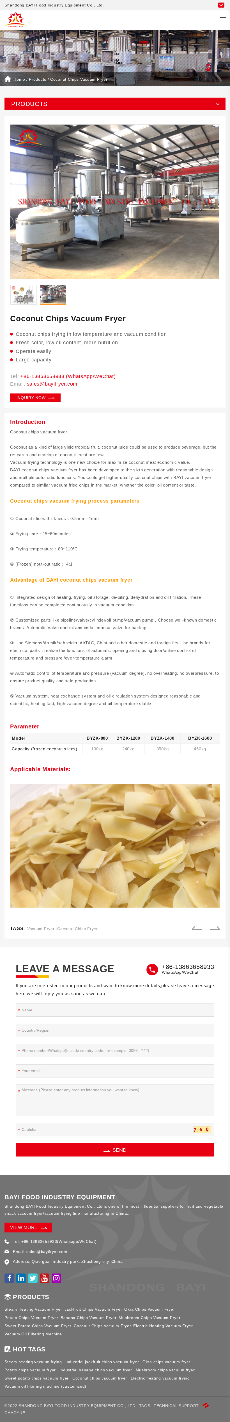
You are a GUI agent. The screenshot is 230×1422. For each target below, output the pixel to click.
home (19, 79)
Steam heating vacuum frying (33, 1362)
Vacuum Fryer (40, 928)
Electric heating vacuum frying (160, 1378)
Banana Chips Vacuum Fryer (89, 1317)
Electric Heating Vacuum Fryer (163, 1326)
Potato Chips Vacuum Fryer (31, 1317)
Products (37, 79)
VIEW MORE (24, 1227)
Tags (144, 1405)
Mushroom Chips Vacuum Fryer (149, 1317)
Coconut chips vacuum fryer (99, 1378)
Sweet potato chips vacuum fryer (36, 1378)
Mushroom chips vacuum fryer (165, 1370)
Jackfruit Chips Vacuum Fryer (93, 1309)
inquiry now (31, 397)
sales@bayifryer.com (52, 384)
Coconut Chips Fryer (77, 928)
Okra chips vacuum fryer (166, 1362)
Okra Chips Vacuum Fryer (149, 1309)
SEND (119, 1150)
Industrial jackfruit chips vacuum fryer (102, 1362)
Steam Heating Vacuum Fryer (33, 1309)
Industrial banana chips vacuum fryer (95, 1370)
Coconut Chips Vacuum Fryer (78, 79)
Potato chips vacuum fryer (30, 1370)
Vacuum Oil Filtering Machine (33, 1334)
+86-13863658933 (188, 966)
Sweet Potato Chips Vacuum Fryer (38, 1326)
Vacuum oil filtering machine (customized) (45, 1386)
